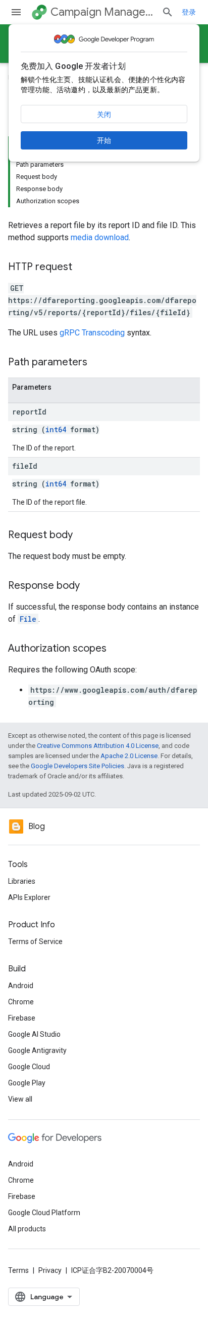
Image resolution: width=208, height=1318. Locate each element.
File (28, 619)
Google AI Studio (34, 1034)
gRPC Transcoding (92, 332)
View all (20, 1099)
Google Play (26, 1083)
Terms (18, 1270)
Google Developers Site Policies (77, 766)
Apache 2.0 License (129, 756)
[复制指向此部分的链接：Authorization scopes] (117, 649)
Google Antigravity (37, 1050)
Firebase (21, 1018)
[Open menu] (16, 12)
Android (20, 986)
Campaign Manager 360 (101, 12)
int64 (55, 429)
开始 (104, 140)
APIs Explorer (29, 897)
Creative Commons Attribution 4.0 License (98, 745)
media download (100, 237)
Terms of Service (35, 941)
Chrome (21, 1002)
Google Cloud (29, 1067)
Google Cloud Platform (44, 1213)
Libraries (21, 881)
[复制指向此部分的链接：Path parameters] (97, 363)
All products (27, 1229)
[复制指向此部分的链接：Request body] (83, 536)
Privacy (50, 1270)
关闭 (104, 114)
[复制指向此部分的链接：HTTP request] (82, 267)
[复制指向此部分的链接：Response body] (90, 586)
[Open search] (168, 12)
